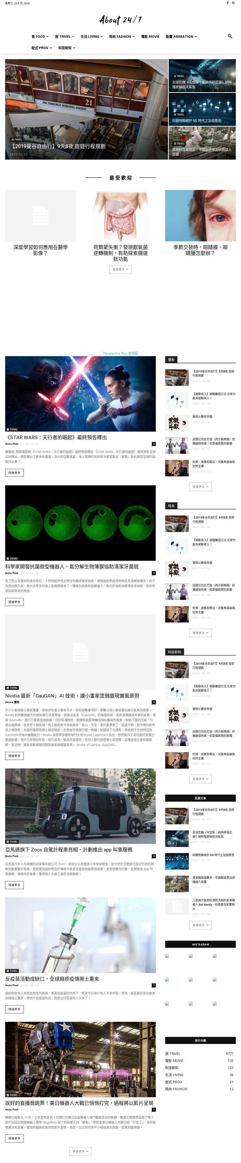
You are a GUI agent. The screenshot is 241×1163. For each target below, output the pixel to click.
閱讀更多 (14, 472)
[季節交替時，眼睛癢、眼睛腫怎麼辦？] (200, 215)
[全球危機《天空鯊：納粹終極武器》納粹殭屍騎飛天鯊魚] (202, 75)
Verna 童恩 (12, 702)
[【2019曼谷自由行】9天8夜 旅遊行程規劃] (86, 112)
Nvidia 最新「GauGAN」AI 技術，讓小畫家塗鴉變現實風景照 (72, 696)
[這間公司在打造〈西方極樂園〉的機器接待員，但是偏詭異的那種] (177, 445)
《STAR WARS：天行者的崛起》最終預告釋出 (56, 437)
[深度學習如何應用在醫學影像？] (40, 215)
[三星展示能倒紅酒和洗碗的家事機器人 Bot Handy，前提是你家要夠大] (177, 906)
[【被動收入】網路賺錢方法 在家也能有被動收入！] (177, 400)
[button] (230, 36)
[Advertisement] (120, 318)
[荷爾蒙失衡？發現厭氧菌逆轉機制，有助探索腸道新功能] (120, 215)
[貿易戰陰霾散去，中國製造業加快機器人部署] (202, 143)
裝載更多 (119, 269)
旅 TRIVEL (17, 139)
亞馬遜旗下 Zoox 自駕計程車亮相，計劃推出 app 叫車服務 (69, 850)
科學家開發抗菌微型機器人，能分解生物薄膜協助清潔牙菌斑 (72, 566)
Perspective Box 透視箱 (120, 353)
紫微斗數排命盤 (202, 416)
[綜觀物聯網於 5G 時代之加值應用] (202, 109)
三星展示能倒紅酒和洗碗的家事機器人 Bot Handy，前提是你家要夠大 (214, 905)
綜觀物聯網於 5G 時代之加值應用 (213, 855)
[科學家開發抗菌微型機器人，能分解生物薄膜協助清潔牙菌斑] (80, 523)
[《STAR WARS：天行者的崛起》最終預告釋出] (80, 394)
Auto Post (11, 443)
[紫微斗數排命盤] (177, 423)
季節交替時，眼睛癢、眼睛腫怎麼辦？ (200, 250)
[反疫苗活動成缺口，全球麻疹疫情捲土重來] (80, 935)
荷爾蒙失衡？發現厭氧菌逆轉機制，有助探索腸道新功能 (120, 253)
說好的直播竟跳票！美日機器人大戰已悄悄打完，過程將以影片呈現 (79, 1103)
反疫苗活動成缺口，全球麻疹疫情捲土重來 (52, 979)
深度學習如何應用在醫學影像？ (40, 250)
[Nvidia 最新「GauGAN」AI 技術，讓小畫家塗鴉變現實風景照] (80, 652)
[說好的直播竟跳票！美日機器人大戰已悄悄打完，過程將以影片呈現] (80, 1059)
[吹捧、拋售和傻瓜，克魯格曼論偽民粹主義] (177, 468)
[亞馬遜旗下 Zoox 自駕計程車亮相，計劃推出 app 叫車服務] (80, 806)
